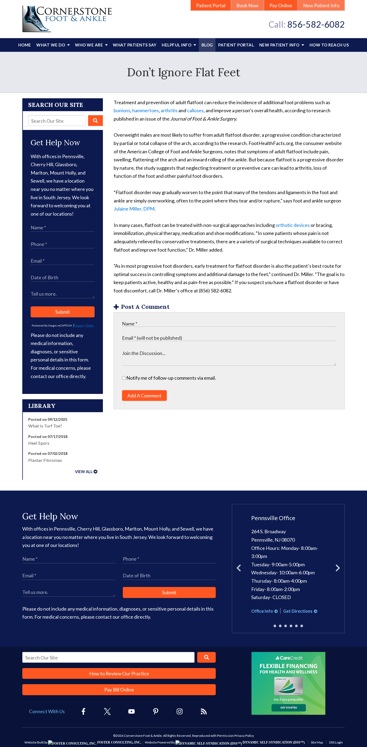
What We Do (51, 44)
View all (84, 471)
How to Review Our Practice (119, 673)
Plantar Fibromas (45, 460)
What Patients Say (135, 44)
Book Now (247, 5)
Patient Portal (210, 5)
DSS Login (336, 742)
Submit (62, 312)
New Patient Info (321, 5)
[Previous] (238, 569)
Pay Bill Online (119, 689)
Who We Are (89, 44)
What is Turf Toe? (45, 425)
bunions (122, 110)
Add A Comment (144, 395)
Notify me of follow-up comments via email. (170, 378)
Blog (207, 44)
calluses (195, 110)
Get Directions (297, 611)
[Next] (337, 569)
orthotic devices (293, 225)
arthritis (169, 110)
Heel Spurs (38, 442)
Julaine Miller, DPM (134, 209)
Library (42, 405)
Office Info (262, 611)
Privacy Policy (244, 736)
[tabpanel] (288, 564)
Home (24, 44)
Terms (89, 325)
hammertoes (145, 110)
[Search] (95, 120)
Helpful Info (177, 44)
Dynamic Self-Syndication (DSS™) (273, 742)
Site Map (317, 742)
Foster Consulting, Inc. (118, 742)
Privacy (79, 325)
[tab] (275, 626)
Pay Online (280, 5)
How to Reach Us (329, 44)
